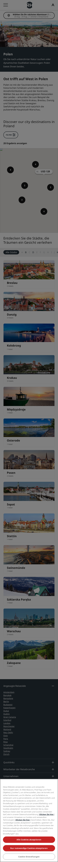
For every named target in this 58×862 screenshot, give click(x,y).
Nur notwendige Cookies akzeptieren (29, 848)
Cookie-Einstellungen (29, 856)
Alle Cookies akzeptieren (29, 839)
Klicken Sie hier (46, 814)
